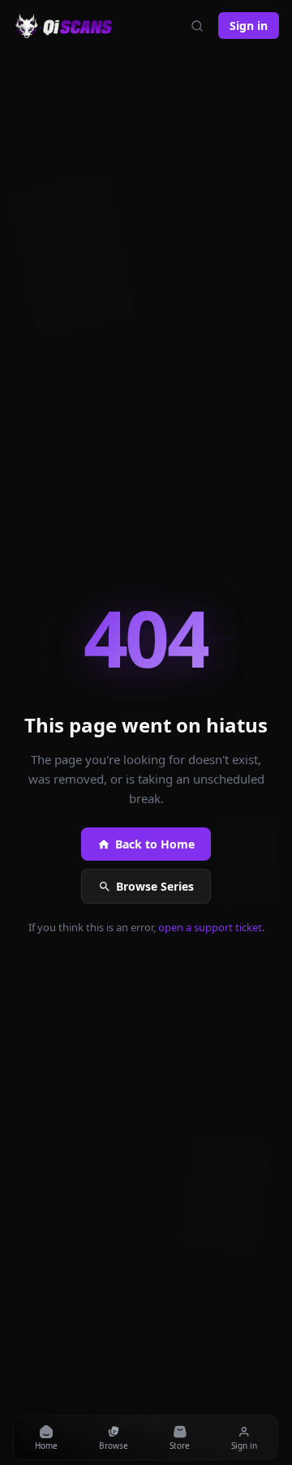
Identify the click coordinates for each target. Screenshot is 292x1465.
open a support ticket (210, 927)
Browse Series (155, 886)
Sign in (249, 25)
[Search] (197, 26)
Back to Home (155, 844)
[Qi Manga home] (65, 26)
